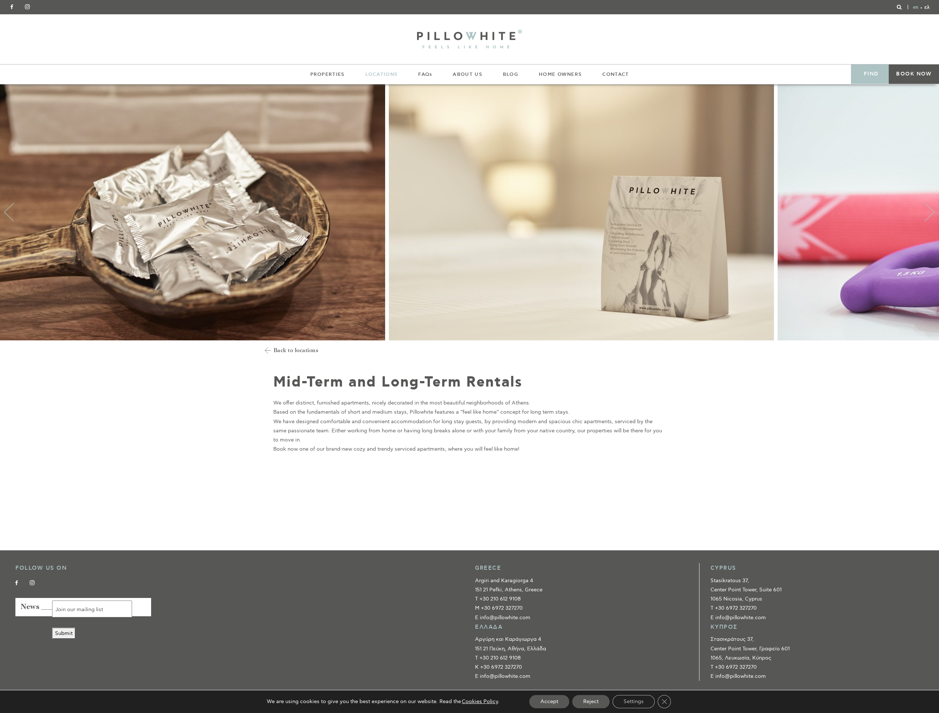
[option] (194, 212)
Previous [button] (9, 212)
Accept (549, 701)
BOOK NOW (914, 74)
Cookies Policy (480, 701)
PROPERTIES (327, 74)
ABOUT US (467, 74)
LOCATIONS (381, 74)
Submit (64, 633)
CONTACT (615, 74)
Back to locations (296, 351)
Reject (591, 701)
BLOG (510, 74)
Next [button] (929, 212)
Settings (634, 701)
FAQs (425, 74)
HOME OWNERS (560, 74)
